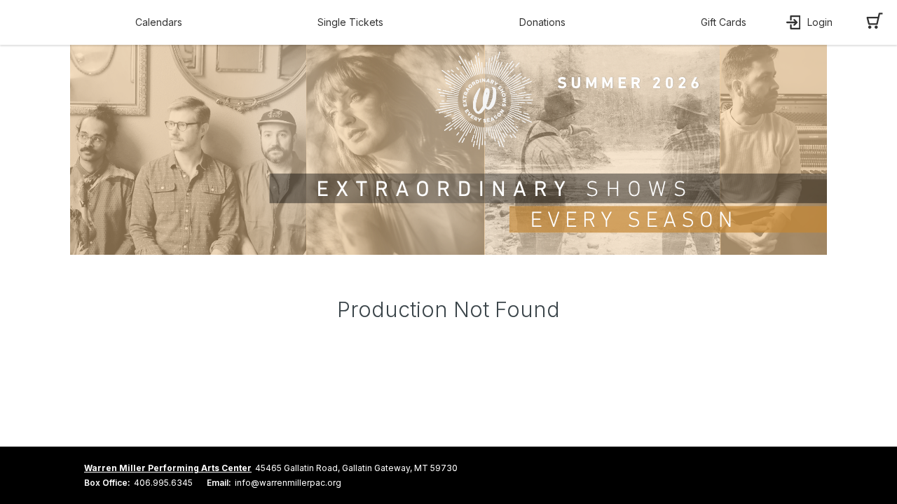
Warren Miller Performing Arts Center (168, 468)
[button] (162, 22)
